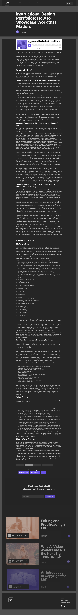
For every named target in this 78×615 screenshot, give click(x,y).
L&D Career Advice (35, 472)
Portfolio (44, 472)
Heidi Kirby (24, 32)
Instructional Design (23, 472)
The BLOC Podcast (65, 602)
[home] (7, 3)
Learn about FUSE (65, 600)
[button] (14, 3)
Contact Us (63, 598)
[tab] (20, 465)
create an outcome (56, 319)
